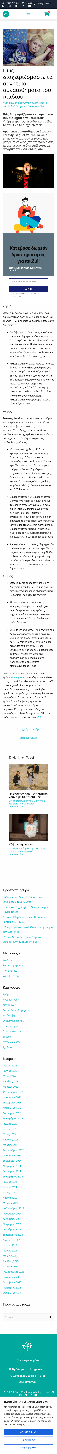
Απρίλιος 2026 (11, 1081)
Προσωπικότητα (12, 1031)
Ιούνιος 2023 (10, 1250)
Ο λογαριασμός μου (23, 1375)
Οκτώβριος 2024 (12, 1171)
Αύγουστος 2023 (12, 1240)
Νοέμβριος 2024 (12, 1166)
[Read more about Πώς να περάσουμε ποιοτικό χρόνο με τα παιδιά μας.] (28, 776)
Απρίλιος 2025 (11, 1139)
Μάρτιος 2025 (10, 1144)
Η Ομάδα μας (17, 1369)
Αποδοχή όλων (28, 1431)
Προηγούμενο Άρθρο (28, 729)
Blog (43, 1375)
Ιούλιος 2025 (10, 1123)
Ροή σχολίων (10, 970)
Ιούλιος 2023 (10, 1245)
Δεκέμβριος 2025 (12, 1102)
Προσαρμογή (29, 1439)
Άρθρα (6, 994)
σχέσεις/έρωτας (11, 1042)
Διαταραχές (9, 1005)
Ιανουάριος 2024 (12, 1213)
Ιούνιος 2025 (10, 1129)
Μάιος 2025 (9, 1134)
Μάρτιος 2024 (10, 1203)
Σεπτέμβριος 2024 (13, 1176)
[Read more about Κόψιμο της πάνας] (28, 827)
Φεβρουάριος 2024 (13, 1208)
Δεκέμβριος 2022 (12, 1282)
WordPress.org (11, 976)
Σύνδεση (8, 960)
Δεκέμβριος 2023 (12, 1219)
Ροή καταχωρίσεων (13, 965)
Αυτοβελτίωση (11, 999)
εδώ (39, 717)
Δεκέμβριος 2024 (12, 1160)
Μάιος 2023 (9, 1256)
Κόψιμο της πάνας (21, 844)
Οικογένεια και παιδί (14, 1020)
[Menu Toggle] (28, 14)
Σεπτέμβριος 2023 (13, 1234)
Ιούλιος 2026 (10, 1065)
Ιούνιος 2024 (10, 1187)
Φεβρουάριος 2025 (13, 1150)
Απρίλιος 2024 (11, 1197)
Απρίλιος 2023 (11, 1261)
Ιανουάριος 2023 (12, 1277)
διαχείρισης (17, 677)
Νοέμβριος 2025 (12, 1107)
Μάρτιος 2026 (10, 1086)
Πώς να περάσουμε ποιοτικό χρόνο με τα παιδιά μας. (28, 795)
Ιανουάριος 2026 (12, 1097)
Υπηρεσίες (37, 1369)
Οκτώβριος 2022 (12, 1293)
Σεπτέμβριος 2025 (13, 1118)
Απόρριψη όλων (28, 1447)
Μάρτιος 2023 (10, 1266)
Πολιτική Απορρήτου (28, 1360)
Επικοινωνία (27, 1382)
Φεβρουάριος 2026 (13, 1092)
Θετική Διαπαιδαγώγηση (17, 102)
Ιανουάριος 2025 (12, 1155)
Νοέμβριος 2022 (12, 1287)
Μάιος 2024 (9, 1192)
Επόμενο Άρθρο (28, 737)
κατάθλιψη (9, 1015)
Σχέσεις (7, 1036)
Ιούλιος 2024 (10, 1181)
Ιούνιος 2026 (10, 1070)
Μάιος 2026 (9, 1076)
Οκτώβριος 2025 (12, 1113)
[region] (28, 1425)
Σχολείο (7, 1047)
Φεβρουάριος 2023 (13, 1271)
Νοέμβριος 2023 (12, 1224)
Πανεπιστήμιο (11, 1026)
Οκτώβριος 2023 (12, 1229)
